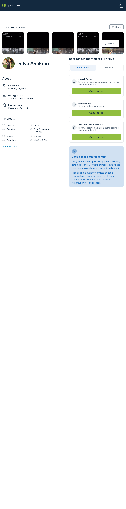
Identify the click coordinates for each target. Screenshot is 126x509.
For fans (109, 67)
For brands (83, 67)
